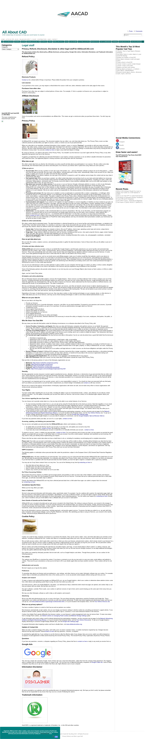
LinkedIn (121, 145)
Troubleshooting (124, 41)
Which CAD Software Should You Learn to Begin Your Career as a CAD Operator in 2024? (129, 192)
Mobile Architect (58, 41)
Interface (44, 41)
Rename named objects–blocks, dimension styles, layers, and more (129, 72)
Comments (139, 31)
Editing (23, 41)
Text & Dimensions (105, 41)
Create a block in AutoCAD (124, 62)
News (66, 41)
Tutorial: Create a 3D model (125, 65)
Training (115, 41)
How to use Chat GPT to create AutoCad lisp (130, 196)
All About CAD (14, 32)
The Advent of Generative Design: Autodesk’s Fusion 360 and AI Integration (130, 198)
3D (2, 41)
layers (50, 41)
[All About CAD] (72, 19)
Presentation (95, 41)
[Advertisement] (10, 81)
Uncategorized (136, 41)
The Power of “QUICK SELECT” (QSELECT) (129, 202)
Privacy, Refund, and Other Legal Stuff (72, 736)
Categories (5, 47)
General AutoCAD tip (33, 41)
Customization (8, 41)
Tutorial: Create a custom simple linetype (128, 64)
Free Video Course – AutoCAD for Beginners (129, 200)
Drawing (17, 41)
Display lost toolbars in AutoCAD (126, 57)
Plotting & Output (83, 41)
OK (56, 737)
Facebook (122, 148)
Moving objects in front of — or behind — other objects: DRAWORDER (128, 69)
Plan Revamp (73, 41)
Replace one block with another (126, 67)
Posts (131, 31)
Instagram (122, 142)
